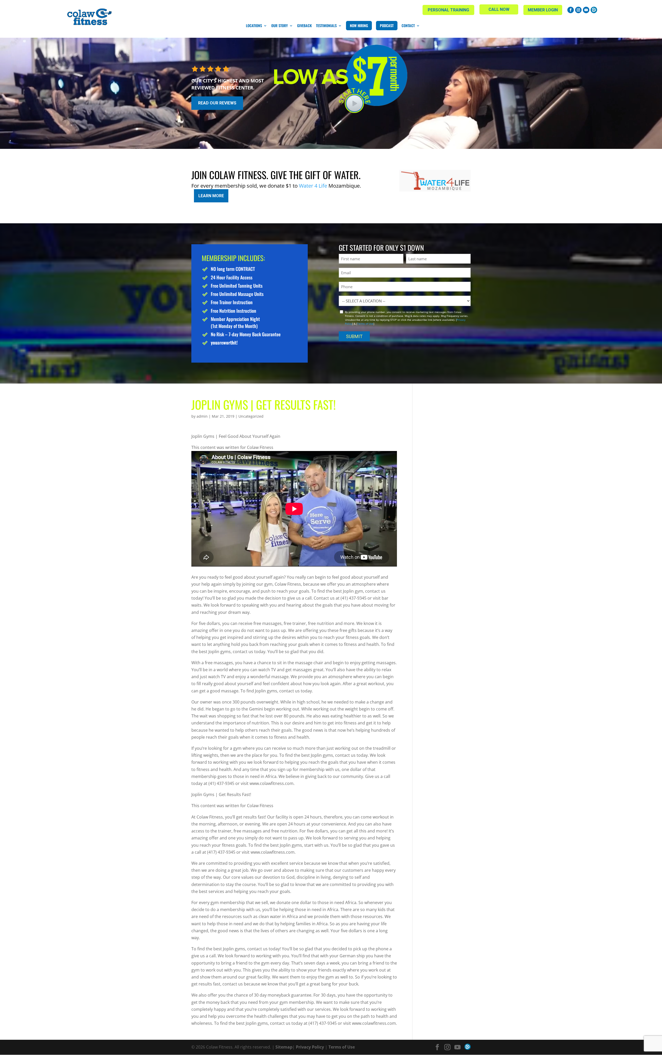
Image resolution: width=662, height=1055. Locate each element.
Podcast (387, 25)
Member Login (543, 9)
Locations (254, 25)
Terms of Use (365, 323)
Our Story (279, 25)
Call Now (498, 9)
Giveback (304, 25)
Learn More (211, 195)
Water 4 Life (313, 185)
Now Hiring (359, 25)
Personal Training (448, 9)
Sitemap (283, 1047)
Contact (408, 25)
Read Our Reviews (217, 103)
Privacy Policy (310, 1047)
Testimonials (326, 25)
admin (202, 416)
